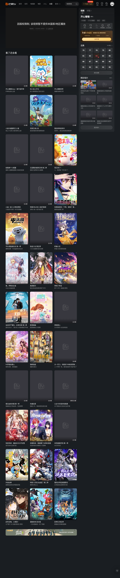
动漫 (50, 4)
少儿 (45, 4)
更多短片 (96, 127)
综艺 (26, 4)
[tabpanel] (96, 72)
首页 (20, 4)
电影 (39, 4)
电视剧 (32, 4)
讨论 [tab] (88, 11)
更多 (111, 78)
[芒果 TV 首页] (11, 4)
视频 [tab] (82, 11)
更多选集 (96, 73)
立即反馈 (50, 28)
